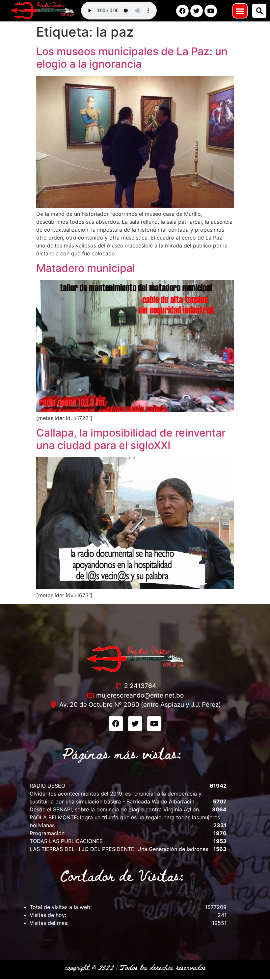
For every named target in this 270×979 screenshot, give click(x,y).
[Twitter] (196, 11)
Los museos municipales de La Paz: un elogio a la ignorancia (132, 57)
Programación (47, 833)
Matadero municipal (85, 268)
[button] (240, 10)
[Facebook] (182, 11)
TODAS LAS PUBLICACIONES (66, 841)
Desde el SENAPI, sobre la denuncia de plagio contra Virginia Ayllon (114, 809)
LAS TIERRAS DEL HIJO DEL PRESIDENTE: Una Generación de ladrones (119, 849)
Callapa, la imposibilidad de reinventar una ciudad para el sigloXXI (131, 439)
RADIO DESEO (47, 785)
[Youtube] (210, 11)
